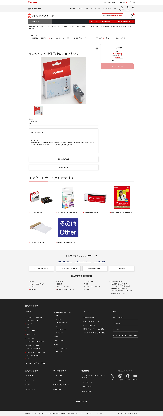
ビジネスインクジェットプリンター (36, 352)
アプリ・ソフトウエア (60, 348)
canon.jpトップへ (82, 401)
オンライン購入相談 (63, 287)
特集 (87, 8)
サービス (80, 8)
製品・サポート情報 (109, 2)
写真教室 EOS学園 (88, 317)
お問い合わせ (29, 413)
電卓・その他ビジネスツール (62, 312)
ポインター (59, 326)
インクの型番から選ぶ (80, 26)
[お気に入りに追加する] (96, 48)
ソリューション (29, 375)
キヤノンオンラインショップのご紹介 (94, 333)
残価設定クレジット (95, 268)
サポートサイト (59, 370)
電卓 (57, 316)
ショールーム (107, 8)
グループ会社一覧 (87, 382)
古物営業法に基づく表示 (118, 293)
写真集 (56, 344)
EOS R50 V (44, 38)
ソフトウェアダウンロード (61, 385)
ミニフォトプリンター (33, 355)
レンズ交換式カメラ (32, 320)
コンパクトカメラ (30, 338)
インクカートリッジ (65, 26)
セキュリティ (59, 351)
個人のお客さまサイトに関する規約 (125, 335)
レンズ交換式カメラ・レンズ (33, 317)
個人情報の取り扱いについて (69, 413)
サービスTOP (60, 281)
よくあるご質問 (99, 261)
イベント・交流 (95, 8)
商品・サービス (29, 380)
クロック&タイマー (61, 322)
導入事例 (27, 385)
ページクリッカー (61, 329)
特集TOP (31, 281)
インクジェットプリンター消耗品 (35, 363)
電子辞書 (58, 319)
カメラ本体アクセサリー (33, 331)
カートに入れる (117, 66)
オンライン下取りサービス (68, 268)
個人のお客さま (34, 8)
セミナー (86, 289)
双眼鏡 (56, 337)
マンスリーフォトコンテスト (92, 287)
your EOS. (33, 289)
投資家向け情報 (86, 391)
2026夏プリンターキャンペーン (83, 38)
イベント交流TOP (87, 281)
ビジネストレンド (30, 389)
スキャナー (30, 359)
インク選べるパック (119, 38)
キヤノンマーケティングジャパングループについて (93, 376)
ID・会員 (116, 329)
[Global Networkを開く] (134, 2)
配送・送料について (65, 261)
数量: (113, 60)
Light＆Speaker (59, 341)
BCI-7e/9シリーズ (109, 26)
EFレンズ (29, 327)
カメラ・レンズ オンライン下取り (61, 38)
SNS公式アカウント (124, 370)
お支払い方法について (83, 261)
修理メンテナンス (58, 389)
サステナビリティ (87, 387)
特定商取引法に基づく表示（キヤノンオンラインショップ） (121, 285)
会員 (115, 8)
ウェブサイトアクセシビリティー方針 (91, 413)
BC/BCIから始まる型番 (95, 26)
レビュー (33, 287)
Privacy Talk (59, 333)
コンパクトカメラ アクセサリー (35, 341)
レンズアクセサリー (32, 334)
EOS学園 (59, 284)
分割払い (107, 38)
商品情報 (72, 8)
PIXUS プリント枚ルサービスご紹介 (94, 329)
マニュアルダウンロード (60, 380)
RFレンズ (99, 38)
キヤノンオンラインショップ (48, 26)
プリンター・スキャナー (32, 345)
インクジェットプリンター (34, 349)
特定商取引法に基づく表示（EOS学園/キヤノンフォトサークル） (122, 290)
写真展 (86, 284)
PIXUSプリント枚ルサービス (65, 289)
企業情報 (122, 2)
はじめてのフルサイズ (37, 284)
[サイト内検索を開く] (131, 2)
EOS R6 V (35, 38)
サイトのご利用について (52, 413)
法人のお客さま (31, 370)
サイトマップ (39, 413)
